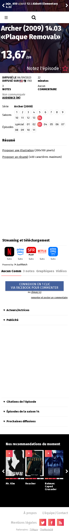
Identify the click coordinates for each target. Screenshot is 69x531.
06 (57, 124)
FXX (29, 80)
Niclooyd (32, 5)
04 (45, 124)
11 (22, 117)
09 (22, 130)
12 (28, 117)
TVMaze (34, 529)
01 (28, 124)
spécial (19, 124)
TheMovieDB (46, 529)
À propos (30, 513)
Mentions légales (24, 522)
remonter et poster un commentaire (49, 297)
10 (16, 117)
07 (62, 124)
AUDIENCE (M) (11, 97)
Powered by (8, 264)
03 (39, 124)
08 (16, 130)
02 (34, 124)
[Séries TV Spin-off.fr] (21, 18)
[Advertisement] (34, 197)
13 (34, 117)
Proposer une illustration (18, 150)
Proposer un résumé (15, 157)
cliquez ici (36, 292)
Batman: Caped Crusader (51, 486)
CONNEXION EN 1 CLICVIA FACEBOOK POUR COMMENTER (34, 285)
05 (51, 124)
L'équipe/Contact (55, 513)
